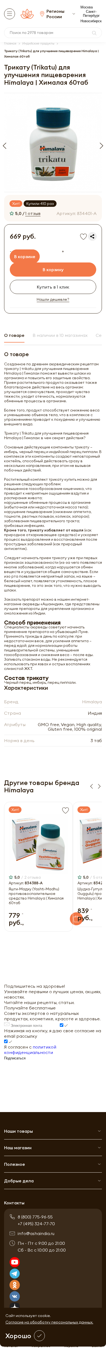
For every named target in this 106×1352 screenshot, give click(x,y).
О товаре (14, 335)
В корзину (53, 269)
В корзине (24, 256)
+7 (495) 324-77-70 (36, 1223)
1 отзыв (32, 213)
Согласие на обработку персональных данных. (49, 1322)
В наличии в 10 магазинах (60, 335)
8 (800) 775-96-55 (35, 1217)
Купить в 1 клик (53, 287)
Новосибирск (91, 21)
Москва (86, 7)
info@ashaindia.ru (36, 1233)
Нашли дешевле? (53, 299)
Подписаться (15, 1058)
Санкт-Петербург (91, 14)
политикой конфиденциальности (30, 1049)
